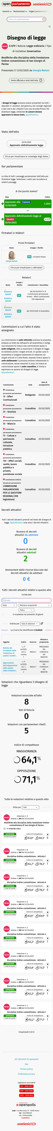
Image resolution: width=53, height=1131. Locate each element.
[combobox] (26, 19)
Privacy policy (26, 1069)
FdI (19, 295)
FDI (29, 256)
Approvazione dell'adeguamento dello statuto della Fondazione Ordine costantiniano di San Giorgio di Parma (10, 667)
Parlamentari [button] (19, 11)
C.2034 (47, 203)
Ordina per (14, 623)
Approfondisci (32, 115)
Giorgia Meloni (41, 70)
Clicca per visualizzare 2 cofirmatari (26, 267)
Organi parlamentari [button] (38, 11)
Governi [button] (5, 11)
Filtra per (17, 807)
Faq (26, 1064)
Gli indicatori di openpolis (26, 1059)
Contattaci (25, 1118)
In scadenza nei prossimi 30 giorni (28, 614)
